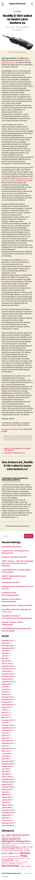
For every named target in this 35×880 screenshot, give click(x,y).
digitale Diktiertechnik (6, 837)
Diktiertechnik (16, 843)
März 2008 (6, 774)
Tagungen (22, 866)
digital (8, 835)
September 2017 (8, 705)
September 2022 (8, 648)
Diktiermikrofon (8, 436)
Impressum (5, 876)
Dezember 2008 (8, 761)
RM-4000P (8, 438)
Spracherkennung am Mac (11, 547)
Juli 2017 (5, 710)
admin (13, 27)
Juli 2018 (5, 687)
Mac (22, 850)
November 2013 (8, 730)
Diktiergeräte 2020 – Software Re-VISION (17, 605)
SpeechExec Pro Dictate (8, 862)
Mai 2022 (5, 653)
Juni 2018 (5, 689)
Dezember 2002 (8, 823)
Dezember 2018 (7, 674)
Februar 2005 (7, 797)
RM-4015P (22, 438)
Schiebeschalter (15, 440)
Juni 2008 (5, 769)
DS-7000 (30, 847)
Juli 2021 (5, 656)
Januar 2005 (6, 800)
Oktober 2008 (7, 766)
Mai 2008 (5, 771)
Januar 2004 (6, 807)
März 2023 (6, 643)
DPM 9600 (22, 843)
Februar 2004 (7, 805)
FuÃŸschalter (19, 849)
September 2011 (8, 743)
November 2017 (7, 699)
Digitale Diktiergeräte (17, 4)
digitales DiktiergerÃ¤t (11, 839)
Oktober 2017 (7, 702)
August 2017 (6, 707)
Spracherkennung (26, 440)
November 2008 (8, 764)
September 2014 (8, 728)
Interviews (26, 849)
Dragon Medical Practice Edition (9, 845)
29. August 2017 (24, 27)
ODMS (10, 853)
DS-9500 (11, 849)
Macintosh (27, 850)
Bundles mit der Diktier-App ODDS (14, 557)
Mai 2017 (5, 712)
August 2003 (6, 815)
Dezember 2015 (7, 725)
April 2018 (5, 694)
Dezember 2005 (8, 787)
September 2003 (8, 813)
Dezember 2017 (7, 697)
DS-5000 (23, 847)
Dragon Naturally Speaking (10, 847)
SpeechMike (12, 863)
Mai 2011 (5, 746)
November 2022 (8, 645)
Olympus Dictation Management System (10, 856)
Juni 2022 (5, 651)
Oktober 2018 (7, 679)
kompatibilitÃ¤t (5, 850)
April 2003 (6, 818)
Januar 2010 (6, 753)
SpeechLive (5, 863)
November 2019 (8, 666)
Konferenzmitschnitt (14, 850)
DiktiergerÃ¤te (23, 841)
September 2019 (8, 669)
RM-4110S (7, 440)
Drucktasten (17, 436)
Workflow (28, 866)
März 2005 (6, 795)
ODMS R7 (16, 853)
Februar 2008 (7, 777)
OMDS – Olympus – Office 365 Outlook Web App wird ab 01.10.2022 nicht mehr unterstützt (17, 563)
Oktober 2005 (7, 789)
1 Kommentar (19, 30)
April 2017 (5, 715)
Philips (24, 855)
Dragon (28, 843)
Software (17, 860)
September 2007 (8, 779)
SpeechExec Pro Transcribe (21, 862)
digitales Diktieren (16, 837)
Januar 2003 (6, 820)
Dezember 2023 (8, 640)
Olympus (25, 852)
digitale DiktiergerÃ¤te (21, 835)
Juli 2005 (5, 792)
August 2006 (6, 784)
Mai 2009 (5, 759)
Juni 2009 (5, 756)
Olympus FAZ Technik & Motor (13, 429)
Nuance (4, 853)
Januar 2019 (6, 671)
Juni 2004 (5, 802)
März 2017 (5, 717)
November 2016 (8, 720)
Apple (4, 835)
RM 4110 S (24, 260)
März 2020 (6, 661)
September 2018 (8, 681)
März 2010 (6, 751)
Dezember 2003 (8, 810)
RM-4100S (29, 438)
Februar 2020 (7, 663)
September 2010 (8, 748)
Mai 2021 (5, 658)
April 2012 (5, 738)
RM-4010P (15, 438)
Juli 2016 (5, 723)
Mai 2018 (5, 692)
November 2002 (8, 825)
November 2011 (7, 741)
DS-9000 (5, 849)
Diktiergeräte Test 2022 (10, 582)
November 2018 (8, 676)
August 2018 (6, 684)
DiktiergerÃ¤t (8, 841)
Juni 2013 (5, 733)
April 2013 (5, 735)
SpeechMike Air (19, 863)
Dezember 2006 (8, 782)
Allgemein (17, 11)
